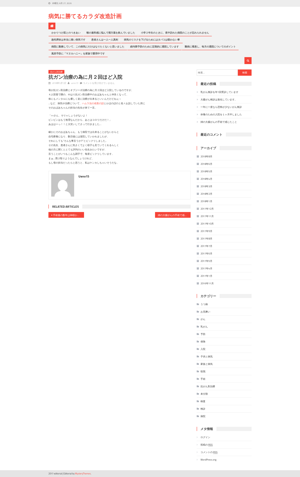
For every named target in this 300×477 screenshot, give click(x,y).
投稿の (207, 444)
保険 (203, 341)
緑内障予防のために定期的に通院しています (154, 46)
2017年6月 (206, 253)
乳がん (204, 326)
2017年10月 (207, 223)
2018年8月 (206, 156)
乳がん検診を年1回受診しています (219, 92)
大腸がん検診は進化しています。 (219, 99)
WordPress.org (208, 459)
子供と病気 (207, 356)
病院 (203, 416)
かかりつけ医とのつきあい (66, 32)
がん (203, 319)
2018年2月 (206, 194)
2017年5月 (206, 261)
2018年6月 (206, 164)
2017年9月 (206, 231)
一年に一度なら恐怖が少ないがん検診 (221, 107)
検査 (203, 401)
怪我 (203, 371)
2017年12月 (207, 208)
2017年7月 (206, 246)
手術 (203, 379)
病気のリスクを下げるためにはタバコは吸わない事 (152, 39)
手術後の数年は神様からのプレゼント (68, 215)
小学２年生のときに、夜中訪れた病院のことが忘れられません (175, 32)
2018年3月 (206, 186)
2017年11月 (207, 216)
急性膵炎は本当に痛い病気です (68, 39)
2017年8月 (206, 238)
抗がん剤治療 (56, 71)
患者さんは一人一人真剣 (104, 39)
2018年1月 (206, 201)
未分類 (204, 394)
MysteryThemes (83, 473)
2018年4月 (206, 179)
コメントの (209, 452)
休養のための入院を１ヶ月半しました (221, 114)
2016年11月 (207, 283)
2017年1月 (206, 276)
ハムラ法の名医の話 (93, 103)
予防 (203, 334)
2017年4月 (206, 268)
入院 (203, 349)
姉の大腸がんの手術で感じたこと (174, 215)
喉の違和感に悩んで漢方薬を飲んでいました (110, 32)
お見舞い (205, 311)
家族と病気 (207, 364)
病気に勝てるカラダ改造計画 (85, 16)
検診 (203, 408)
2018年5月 (206, 171)
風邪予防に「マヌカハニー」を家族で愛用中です (78, 53)
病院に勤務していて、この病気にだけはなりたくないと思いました (87, 46)
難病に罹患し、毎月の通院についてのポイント (210, 46)
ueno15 (74, 83)
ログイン (205, 437)
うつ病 (204, 304)
